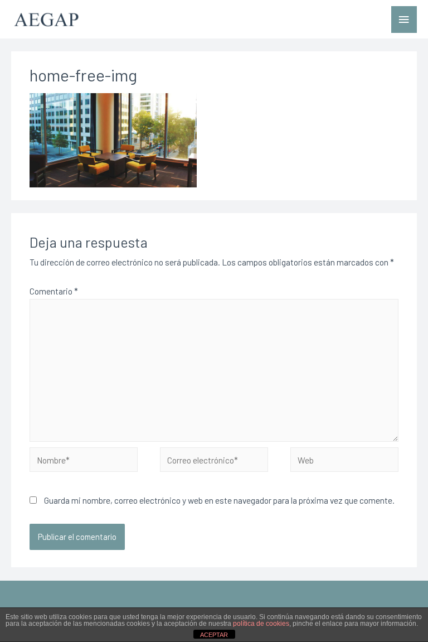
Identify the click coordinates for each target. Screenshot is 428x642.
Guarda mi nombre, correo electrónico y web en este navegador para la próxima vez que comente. (219, 500)
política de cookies (261, 623)
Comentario (54, 291)
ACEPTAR (214, 634)
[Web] (344, 461)
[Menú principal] (404, 19)
